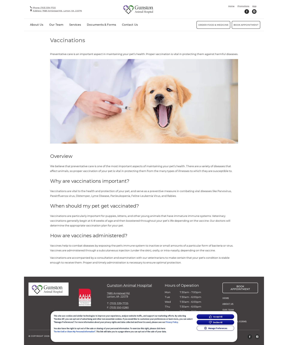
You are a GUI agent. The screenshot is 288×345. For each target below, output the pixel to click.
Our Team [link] (56, 24)
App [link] (254, 6)
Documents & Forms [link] (101, 24)
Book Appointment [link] (246, 25)
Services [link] (75, 24)
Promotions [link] (243, 6)
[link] (139, 9)
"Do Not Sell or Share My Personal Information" (74, 331)
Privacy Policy (172, 322)
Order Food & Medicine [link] (213, 25)
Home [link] (231, 6)
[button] (86, 297)
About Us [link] (36, 24)
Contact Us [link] (130, 24)
